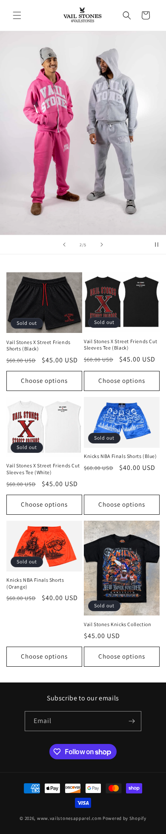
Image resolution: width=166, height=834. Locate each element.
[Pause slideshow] (156, 244)
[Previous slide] (64, 244)
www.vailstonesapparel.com (69, 818)
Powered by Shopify (124, 818)
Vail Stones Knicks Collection (117, 624)
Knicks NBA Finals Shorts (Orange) (35, 583)
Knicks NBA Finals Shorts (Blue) (120, 456)
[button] (17, 15)
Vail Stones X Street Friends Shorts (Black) (38, 345)
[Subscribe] (131, 721)
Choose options (44, 380)
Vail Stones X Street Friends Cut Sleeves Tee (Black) (120, 344)
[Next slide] (101, 244)
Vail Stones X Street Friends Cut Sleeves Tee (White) (43, 468)
